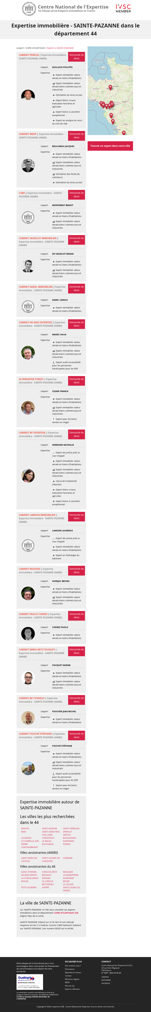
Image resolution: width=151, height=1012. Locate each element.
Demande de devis (76, 56)
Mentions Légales (72, 979)
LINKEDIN (105, 977)
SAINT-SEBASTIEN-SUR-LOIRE (51, 833)
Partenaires (70, 969)
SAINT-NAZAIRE (49, 828)
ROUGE (24, 881)
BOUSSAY (46, 875)
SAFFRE (45, 887)
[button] (110, 88)
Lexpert (20, 48)
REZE (23, 831)
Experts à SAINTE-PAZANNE (60, 48)
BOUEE (66, 881)
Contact (68, 975)
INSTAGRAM (106, 980)
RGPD (67, 982)
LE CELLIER (68, 884)
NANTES (25, 828)
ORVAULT (67, 831)
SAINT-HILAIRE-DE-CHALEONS (51, 859)
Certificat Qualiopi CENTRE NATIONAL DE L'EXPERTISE (33, 998)
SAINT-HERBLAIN (71, 828)
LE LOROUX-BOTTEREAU (48, 883)
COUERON (26, 837)
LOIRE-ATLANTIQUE (35, 48)
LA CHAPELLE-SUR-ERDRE (30, 842)
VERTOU (67, 834)
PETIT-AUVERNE (29, 887)
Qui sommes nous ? (73, 965)
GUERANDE (68, 841)
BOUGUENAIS (69, 837)
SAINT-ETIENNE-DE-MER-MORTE (29, 873)
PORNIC (67, 844)
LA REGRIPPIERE (70, 875)
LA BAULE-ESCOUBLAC (48, 842)
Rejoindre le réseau (73, 972)
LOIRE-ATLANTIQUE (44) (66, 912)
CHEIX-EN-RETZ (49, 871)
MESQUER (68, 871)
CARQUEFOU (48, 837)
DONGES (46, 878)
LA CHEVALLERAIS (29, 878)
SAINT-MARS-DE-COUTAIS (29, 859)
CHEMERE (68, 858)
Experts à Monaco (72, 989)
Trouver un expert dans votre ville (110, 145)
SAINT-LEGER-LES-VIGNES (72, 889)
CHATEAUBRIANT (29, 847)
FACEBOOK (105, 983)
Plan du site (69, 986)
